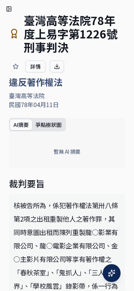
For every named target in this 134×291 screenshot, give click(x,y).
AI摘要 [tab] (21, 124)
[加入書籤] (15, 66)
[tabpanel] (67, 151)
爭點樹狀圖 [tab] (48, 124)
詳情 (35, 66)
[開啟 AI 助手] (112, 273)
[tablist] (37, 124)
